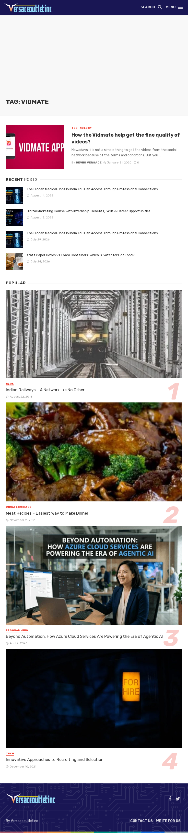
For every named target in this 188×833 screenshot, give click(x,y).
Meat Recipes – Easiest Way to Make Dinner (47, 513)
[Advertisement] (94, 61)
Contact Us (141, 821)
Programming (17, 630)
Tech (10, 753)
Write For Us (168, 821)
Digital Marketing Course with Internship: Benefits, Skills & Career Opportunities (89, 211)
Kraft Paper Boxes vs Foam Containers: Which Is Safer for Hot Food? (81, 255)
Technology (81, 128)
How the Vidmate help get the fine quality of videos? (125, 138)
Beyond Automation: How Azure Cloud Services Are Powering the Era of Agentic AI (84, 636)
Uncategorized (19, 507)
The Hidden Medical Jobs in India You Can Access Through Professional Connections (92, 189)
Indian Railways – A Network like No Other (45, 389)
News (10, 383)
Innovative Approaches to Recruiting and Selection (55, 759)
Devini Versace (89, 162)
